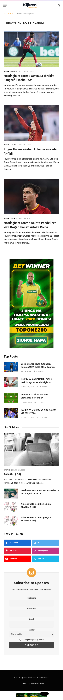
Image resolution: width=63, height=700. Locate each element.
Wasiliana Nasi (37, 684)
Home (19, 14)
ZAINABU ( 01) (12, 474)
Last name (31, 608)
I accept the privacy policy (33, 639)
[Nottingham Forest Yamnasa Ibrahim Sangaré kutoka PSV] (31, 49)
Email (31, 619)
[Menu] (5, 5)
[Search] (58, 5)
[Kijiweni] (31, 5)
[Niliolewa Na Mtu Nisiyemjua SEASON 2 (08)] (11, 521)
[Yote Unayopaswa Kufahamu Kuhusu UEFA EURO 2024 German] (11, 367)
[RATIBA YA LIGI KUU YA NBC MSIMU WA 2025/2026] (11, 413)
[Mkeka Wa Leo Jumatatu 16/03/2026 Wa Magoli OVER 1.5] (11, 493)
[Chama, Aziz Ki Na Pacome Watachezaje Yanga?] (11, 398)
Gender (32, 630)
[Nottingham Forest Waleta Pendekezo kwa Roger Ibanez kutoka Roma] (31, 196)
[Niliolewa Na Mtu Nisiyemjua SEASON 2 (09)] (11, 507)
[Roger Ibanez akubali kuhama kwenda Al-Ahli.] (31, 123)
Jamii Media (43, 677)
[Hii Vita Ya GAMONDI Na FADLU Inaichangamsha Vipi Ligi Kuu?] (11, 382)
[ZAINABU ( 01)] (31, 449)
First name (31, 598)
